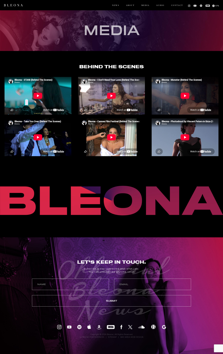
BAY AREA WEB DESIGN (131, 337)
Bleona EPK (153, 326)
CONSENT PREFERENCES (92, 337)
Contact (177, 5)
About (130, 5)
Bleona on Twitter (130, 326)
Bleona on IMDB (208, 6)
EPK (217, 6)
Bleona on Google (164, 326)
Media (145, 5)
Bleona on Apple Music (89, 326)
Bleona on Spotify (201, 6)
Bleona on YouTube (195, 6)
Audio (160, 5)
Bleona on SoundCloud (141, 326)
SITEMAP (112, 337)
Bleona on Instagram (189, 6)
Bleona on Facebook (121, 326)
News (115, 5)
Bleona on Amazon (99, 326)
